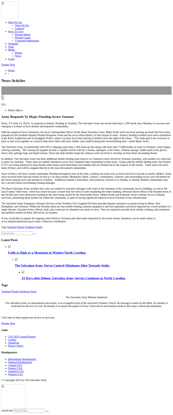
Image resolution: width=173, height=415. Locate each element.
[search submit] (47, 411)
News (18, 55)
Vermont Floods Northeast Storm (24, 227)
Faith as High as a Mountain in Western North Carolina (47, 252)
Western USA (15, 374)
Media (11, 49)
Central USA (15, 365)
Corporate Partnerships (27, 40)
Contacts (19, 28)
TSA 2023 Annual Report (22, 336)
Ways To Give (15, 31)
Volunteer (13, 43)
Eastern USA (15, 368)
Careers (12, 339)
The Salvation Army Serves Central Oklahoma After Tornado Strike (62, 265)
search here (7, 410)
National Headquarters (20, 362)
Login (11, 58)
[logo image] (13, 408)
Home (11, 70)
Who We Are (15, 22)
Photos (18, 52)
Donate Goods (22, 37)
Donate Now (8, 64)
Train (11, 46)
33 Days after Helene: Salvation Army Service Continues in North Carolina (73, 278)
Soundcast (13, 342)
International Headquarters (22, 359)
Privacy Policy (16, 345)
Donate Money (23, 34)
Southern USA (16, 371)
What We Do (22, 25)
